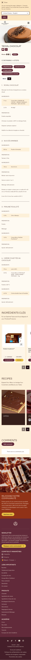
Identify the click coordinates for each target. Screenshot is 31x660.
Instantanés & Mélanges (8, 612)
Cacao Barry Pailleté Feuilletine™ (16, 238)
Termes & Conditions (15, 650)
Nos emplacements (7, 627)
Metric (4, 78)
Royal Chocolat (8, 66)
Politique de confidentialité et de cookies (15, 652)
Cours (3, 622)
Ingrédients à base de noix (9, 599)
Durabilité (4, 573)
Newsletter (5, 583)
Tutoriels (4, 630)
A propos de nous (6, 575)
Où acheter (5, 586)
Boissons (4, 614)
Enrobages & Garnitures (8, 601)
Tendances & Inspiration (8, 570)
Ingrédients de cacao (7, 596)
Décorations (5, 607)
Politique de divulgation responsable (15, 654)
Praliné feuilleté (8, 70)
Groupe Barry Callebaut (8, 578)
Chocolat (4, 593)
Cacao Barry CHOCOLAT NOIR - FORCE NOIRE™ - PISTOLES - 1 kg (18, 274)
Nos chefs (4, 625)
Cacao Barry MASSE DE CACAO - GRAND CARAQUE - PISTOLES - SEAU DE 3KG (19, 102)
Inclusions (4, 604)
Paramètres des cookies (15, 657)
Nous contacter (6, 581)
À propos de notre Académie (9, 632)
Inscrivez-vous (8, 514)
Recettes (4, 567)
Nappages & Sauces (7, 609)
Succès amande (20, 66)
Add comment (8, 444)
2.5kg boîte (19, 356)
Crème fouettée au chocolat (11, 73)
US (9, 78)
